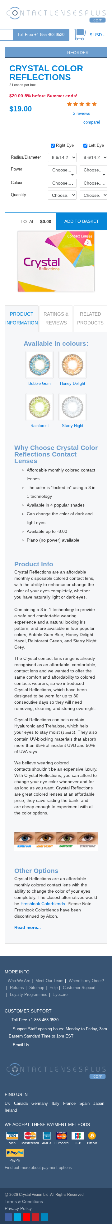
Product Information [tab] (21, 318)
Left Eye (95, 145)
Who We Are (19, 980)
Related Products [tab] (90, 318)
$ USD (96, 35)
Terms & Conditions (24, 1201)
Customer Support (79, 987)
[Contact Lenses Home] (56, 14)
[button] (12, 51)
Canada (21, 1103)
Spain (84, 1103)
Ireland (11, 1110)
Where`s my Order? (86, 980)
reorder (77, 52)
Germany (39, 1103)
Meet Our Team (49, 980)
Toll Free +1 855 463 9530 (40, 34)
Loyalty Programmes (28, 994)
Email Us (21, 1045)
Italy (55, 1103)
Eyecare (60, 994)
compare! (91, 122)
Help (53, 987)
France (69, 1103)
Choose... (61, 169)
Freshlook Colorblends (43, 903)
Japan (98, 1103)
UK (7, 1103)
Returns (17, 987)
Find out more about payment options (38, 1167)
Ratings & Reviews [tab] (56, 318)
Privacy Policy (18, 1208)
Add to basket (81, 221)
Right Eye (64, 145)
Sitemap (36, 987)
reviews (81, 113)
